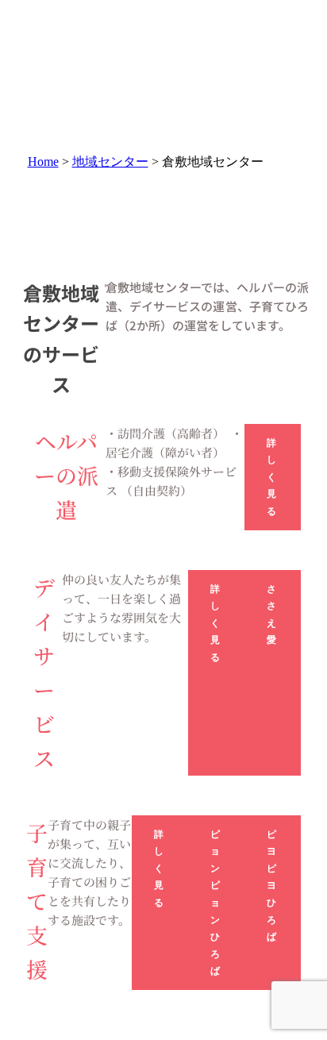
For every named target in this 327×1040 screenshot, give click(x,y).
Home (43, 161)
